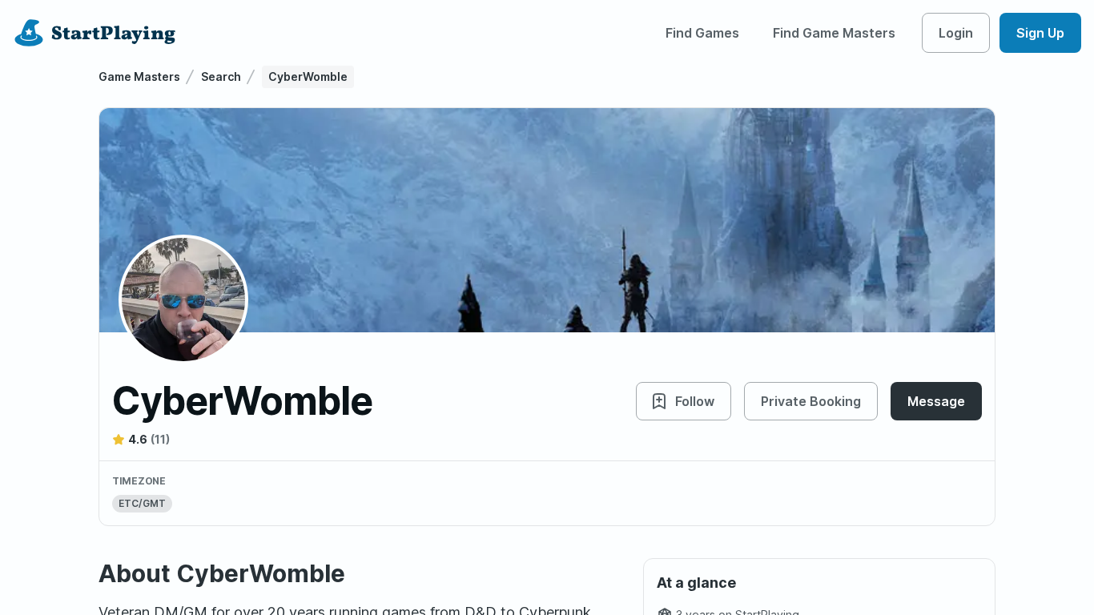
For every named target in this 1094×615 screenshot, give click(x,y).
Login (956, 33)
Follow (694, 401)
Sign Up (1040, 33)
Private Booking (811, 401)
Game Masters (139, 76)
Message (936, 401)
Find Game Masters (834, 33)
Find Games (702, 33)
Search (221, 76)
